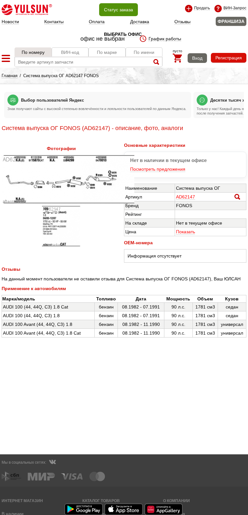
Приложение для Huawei (164, 509)
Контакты (54, 21)
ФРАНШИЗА (231, 21)
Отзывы (182, 21)
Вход (197, 58)
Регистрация (228, 57)
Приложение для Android (84, 509)
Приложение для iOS (124, 509)
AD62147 (185, 196)
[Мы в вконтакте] (52, 462)
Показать (185, 231)
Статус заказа (118, 9)
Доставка (139, 21)
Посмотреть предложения (157, 169)
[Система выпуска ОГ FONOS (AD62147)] (68, 202)
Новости (10, 21)
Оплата (97, 21)
